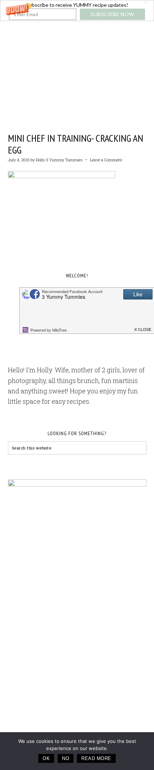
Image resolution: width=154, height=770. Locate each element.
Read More (96, 758)
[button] (77, 10)
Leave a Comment (106, 159)
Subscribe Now (112, 14)
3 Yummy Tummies (77, 57)
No (65, 758)
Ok (46, 758)
